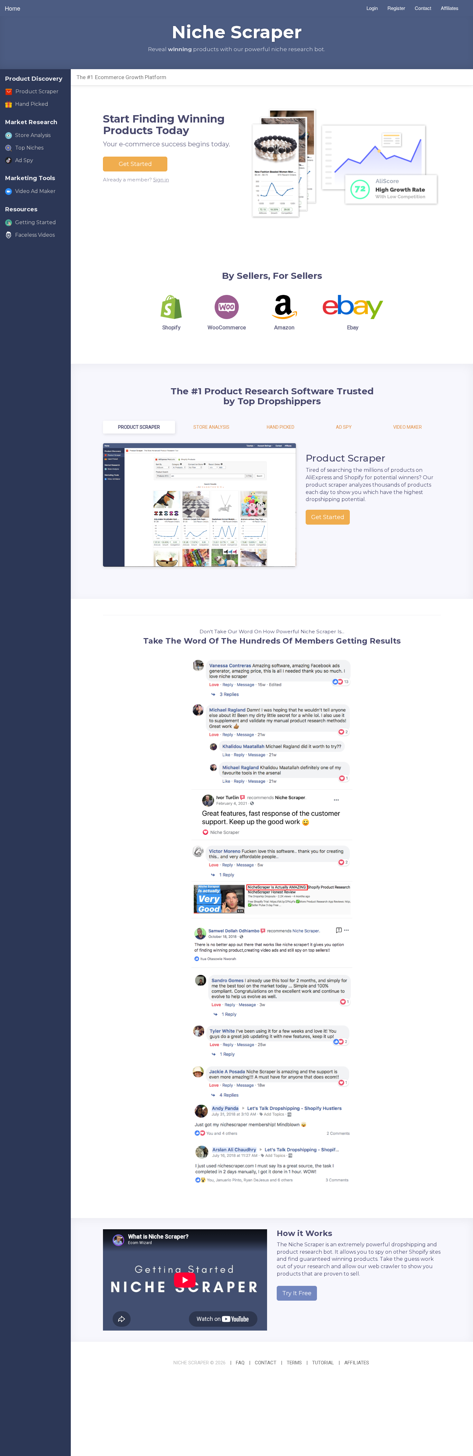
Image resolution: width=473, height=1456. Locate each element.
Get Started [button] (135, 164)
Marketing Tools (30, 178)
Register (396, 8)
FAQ (240, 1363)
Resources (21, 209)
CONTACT (265, 1363)
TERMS (294, 1363)
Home (12, 8)
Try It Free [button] (296, 1293)
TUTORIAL (323, 1363)
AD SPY (344, 427)
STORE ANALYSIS (211, 427)
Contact (423, 8)
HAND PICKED (280, 427)
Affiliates (450, 8)
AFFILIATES (356, 1363)
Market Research (31, 122)
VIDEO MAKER (407, 427)
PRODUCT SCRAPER (139, 427)
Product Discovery (33, 78)
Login (372, 8)
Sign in (161, 180)
